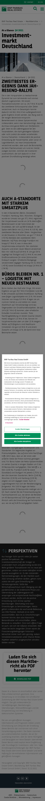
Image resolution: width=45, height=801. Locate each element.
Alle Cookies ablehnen (22, 435)
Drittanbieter (9, 423)
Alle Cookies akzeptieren (22, 441)
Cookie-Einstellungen (22, 429)
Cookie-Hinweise (24, 419)
